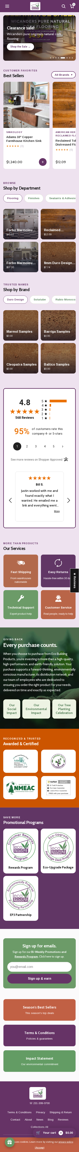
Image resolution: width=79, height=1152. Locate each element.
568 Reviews (24, 418)
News (39, 1119)
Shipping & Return (61, 1112)
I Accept (39, 1148)
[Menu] (7, 6)
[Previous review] (10, 500)
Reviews (63, 1119)
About (28, 1119)
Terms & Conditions (19, 1112)
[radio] (55, 401)
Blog (50, 1119)
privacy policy (66, 1141)
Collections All (39, 1126)
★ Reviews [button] (74, 580)
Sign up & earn (39, 978)
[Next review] (68, 500)
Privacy (40, 1112)
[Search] (63, 6)
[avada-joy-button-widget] (10, 1142)
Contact (15, 1119)
